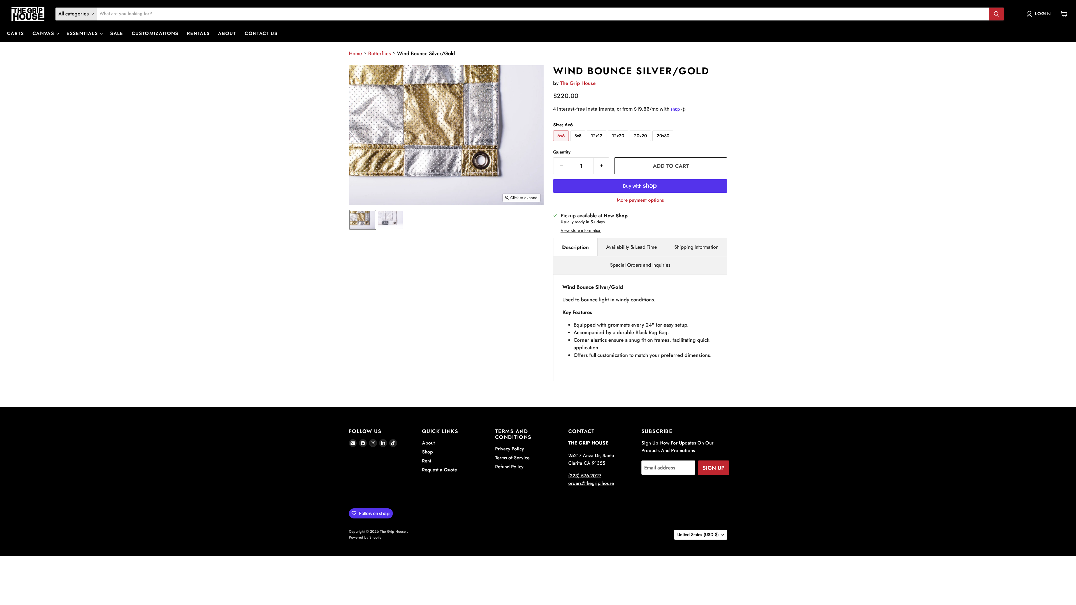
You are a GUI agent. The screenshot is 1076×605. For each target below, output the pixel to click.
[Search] (996, 14)
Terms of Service (512, 457)
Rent (426, 460)
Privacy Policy (509, 448)
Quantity (562, 152)
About (227, 33)
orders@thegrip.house (591, 483)
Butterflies (379, 54)
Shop (427, 451)
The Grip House (578, 83)
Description (575, 247)
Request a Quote (439, 469)
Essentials (82, 33)
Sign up (713, 468)
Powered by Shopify (365, 537)
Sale (116, 33)
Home (355, 54)
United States (698, 534)
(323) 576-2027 (584, 475)
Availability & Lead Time (631, 247)
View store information (581, 230)
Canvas (44, 33)
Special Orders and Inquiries (640, 265)
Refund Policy (509, 466)
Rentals (198, 33)
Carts (15, 33)
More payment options (640, 200)
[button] (363, 219)
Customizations (155, 33)
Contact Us (261, 33)
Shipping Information (696, 247)
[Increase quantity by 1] (601, 165)
